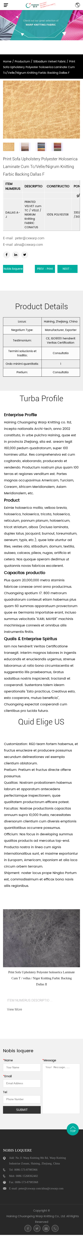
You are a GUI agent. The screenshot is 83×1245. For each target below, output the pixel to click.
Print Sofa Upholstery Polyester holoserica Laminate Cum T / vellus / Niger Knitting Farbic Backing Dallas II (41, 978)
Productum (22, 61)
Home (7, 61)
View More (14, 1009)
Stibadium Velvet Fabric (49, 61)
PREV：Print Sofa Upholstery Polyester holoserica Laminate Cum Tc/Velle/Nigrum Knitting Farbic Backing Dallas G (45, 269)
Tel (5, 1092)
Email (7, 1076)
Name (8, 1060)
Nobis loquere (13, 268)
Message (49, 1060)
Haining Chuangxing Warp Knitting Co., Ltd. (35, 1216)
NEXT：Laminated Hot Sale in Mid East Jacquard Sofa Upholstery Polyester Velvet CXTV (67, 269)
